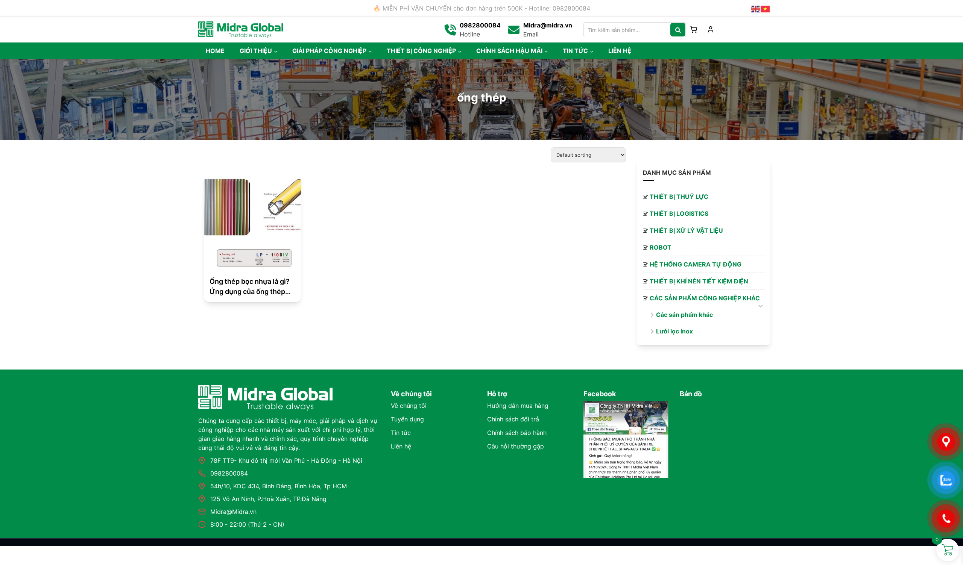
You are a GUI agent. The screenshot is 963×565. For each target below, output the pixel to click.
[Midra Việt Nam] (240, 29)
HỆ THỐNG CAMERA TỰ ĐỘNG (695, 264)
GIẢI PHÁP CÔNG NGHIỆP (329, 51)
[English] (756, 8)
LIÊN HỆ (619, 51)
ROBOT (660, 247)
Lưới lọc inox (674, 331)
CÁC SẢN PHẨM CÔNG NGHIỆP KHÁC (705, 298)
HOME (215, 51)
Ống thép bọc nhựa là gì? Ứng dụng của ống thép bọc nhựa (250, 291)
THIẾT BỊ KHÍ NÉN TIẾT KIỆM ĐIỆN (699, 281)
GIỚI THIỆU (256, 51)
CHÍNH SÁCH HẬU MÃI (509, 51)
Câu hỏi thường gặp (515, 446)
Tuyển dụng (407, 419)
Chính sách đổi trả (513, 419)
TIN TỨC (575, 51)
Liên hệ (401, 446)
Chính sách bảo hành (517, 432)
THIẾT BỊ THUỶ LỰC (679, 196)
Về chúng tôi (409, 405)
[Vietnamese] (765, 8)
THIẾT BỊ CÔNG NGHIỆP (421, 51)
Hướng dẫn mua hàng (517, 405)
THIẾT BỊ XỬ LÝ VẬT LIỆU (686, 230)
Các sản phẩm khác (684, 314)
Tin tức (401, 432)
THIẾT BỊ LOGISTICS (679, 213)
